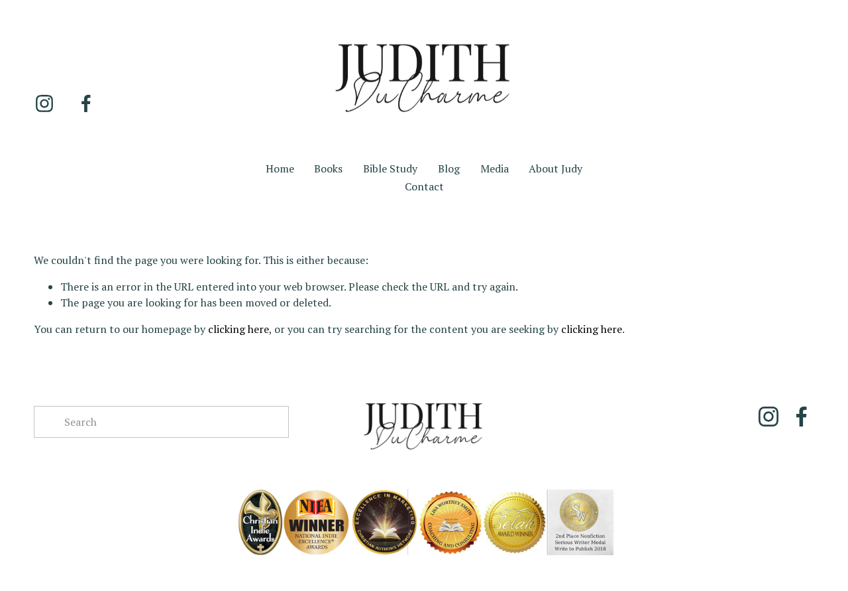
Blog (449, 168)
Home (280, 168)
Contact (424, 186)
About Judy (555, 168)
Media (494, 168)
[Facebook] (86, 103)
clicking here (238, 329)
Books (328, 168)
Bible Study (390, 168)
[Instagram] (44, 103)
